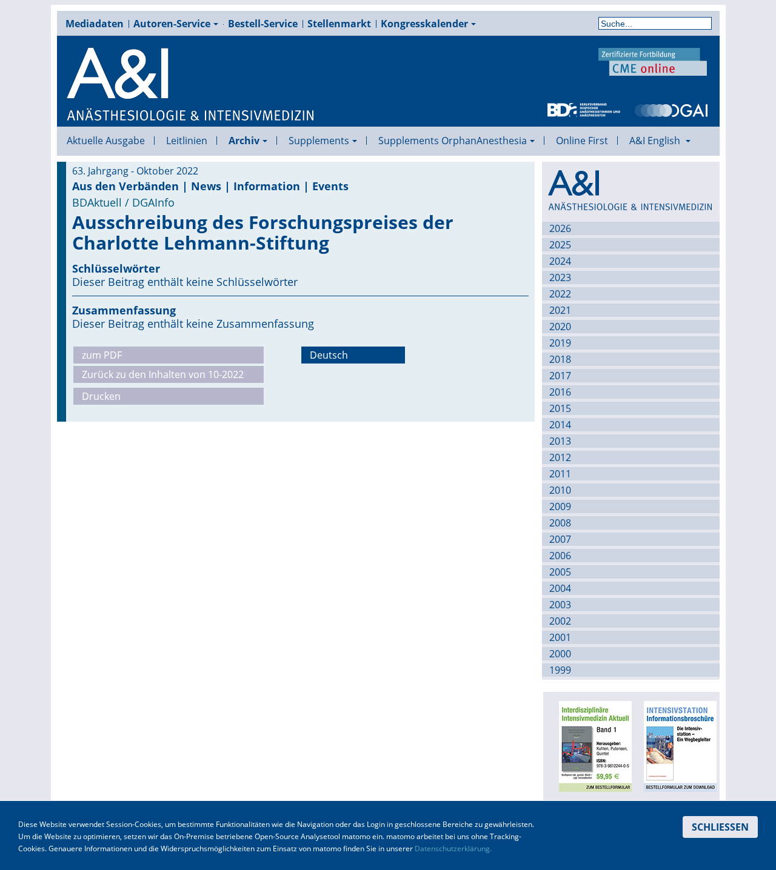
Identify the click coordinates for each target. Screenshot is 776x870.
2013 (560, 441)
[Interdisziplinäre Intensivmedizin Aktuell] (592, 745)
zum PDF (102, 355)
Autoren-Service (171, 23)
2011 (560, 473)
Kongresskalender (424, 23)
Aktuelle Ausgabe (106, 140)
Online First (582, 140)
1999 (560, 670)
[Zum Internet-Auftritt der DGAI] (671, 109)
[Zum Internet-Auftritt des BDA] (583, 109)
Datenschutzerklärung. (453, 848)
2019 (560, 342)
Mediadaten (94, 23)
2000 (560, 653)
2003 (560, 604)
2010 (560, 490)
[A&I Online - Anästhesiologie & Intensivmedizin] (191, 85)
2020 (560, 326)
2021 (560, 310)
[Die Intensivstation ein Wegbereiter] (677, 745)
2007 (560, 539)
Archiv (244, 140)
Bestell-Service (263, 23)
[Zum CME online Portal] (652, 60)
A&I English (656, 140)
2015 (560, 408)
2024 (560, 261)
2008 (560, 522)
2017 (560, 375)
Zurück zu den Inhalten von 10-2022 (163, 374)
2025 (560, 244)
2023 (560, 277)
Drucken (101, 396)
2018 (560, 359)
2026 (560, 228)
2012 (560, 457)
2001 (560, 637)
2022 (560, 293)
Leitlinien (186, 140)
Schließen (720, 827)
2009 (560, 506)
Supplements (319, 140)
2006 (560, 555)
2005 (560, 571)
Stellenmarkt (339, 23)
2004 (560, 588)
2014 (560, 424)
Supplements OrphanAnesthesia (452, 140)
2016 (560, 392)
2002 (560, 621)
